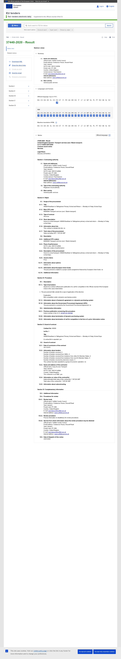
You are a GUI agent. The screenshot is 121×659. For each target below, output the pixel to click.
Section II (12, 91)
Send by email (17, 73)
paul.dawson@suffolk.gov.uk (56, 74)
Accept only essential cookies (104, 651)
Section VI (12, 105)
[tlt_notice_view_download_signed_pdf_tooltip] (57, 102)
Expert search (53, 30)
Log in (101, 6)
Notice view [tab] (10, 48)
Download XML (17, 61)
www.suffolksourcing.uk (59, 77)
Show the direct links (19, 65)
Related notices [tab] (12, 53)
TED (7, 37)
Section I (12, 86)
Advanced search (42, 30)
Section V (12, 100)
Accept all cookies (85, 651)
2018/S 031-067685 (67, 313)
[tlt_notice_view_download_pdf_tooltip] (38, 115)
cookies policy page (40, 651)
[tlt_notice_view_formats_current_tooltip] (109, 135)
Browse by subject (65, 30)
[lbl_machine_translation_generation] (56, 122)
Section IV (12, 96)
